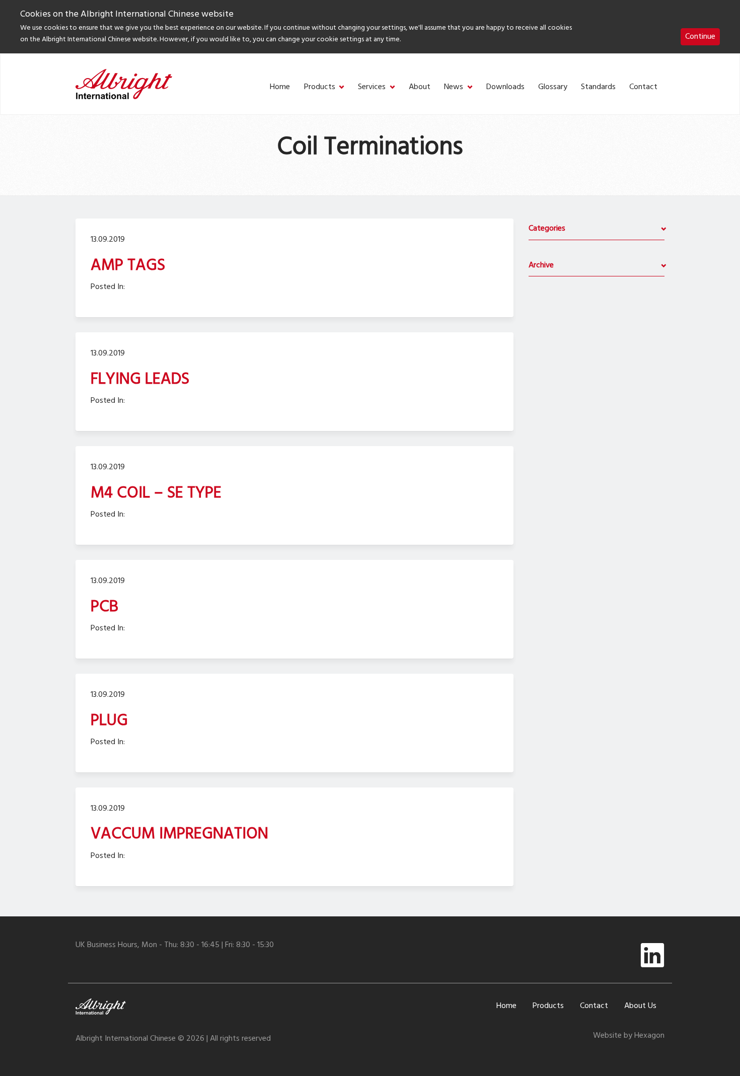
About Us (640, 1006)
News (453, 87)
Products (319, 87)
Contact (643, 87)
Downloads (505, 87)
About (419, 87)
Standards (598, 87)
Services (372, 87)
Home (280, 87)
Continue (700, 36)
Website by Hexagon (628, 1035)
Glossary (552, 87)
